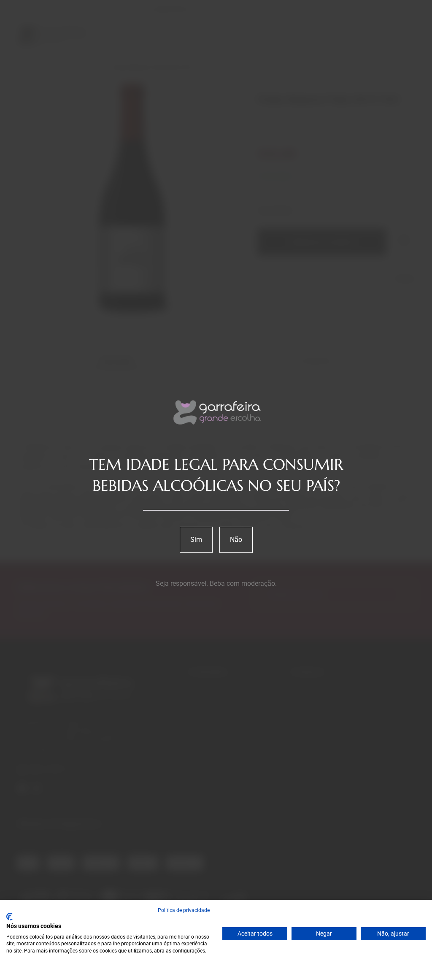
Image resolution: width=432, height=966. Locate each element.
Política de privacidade (184, 910)
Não (236, 540)
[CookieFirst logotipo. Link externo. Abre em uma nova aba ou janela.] (9, 916)
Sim (196, 540)
